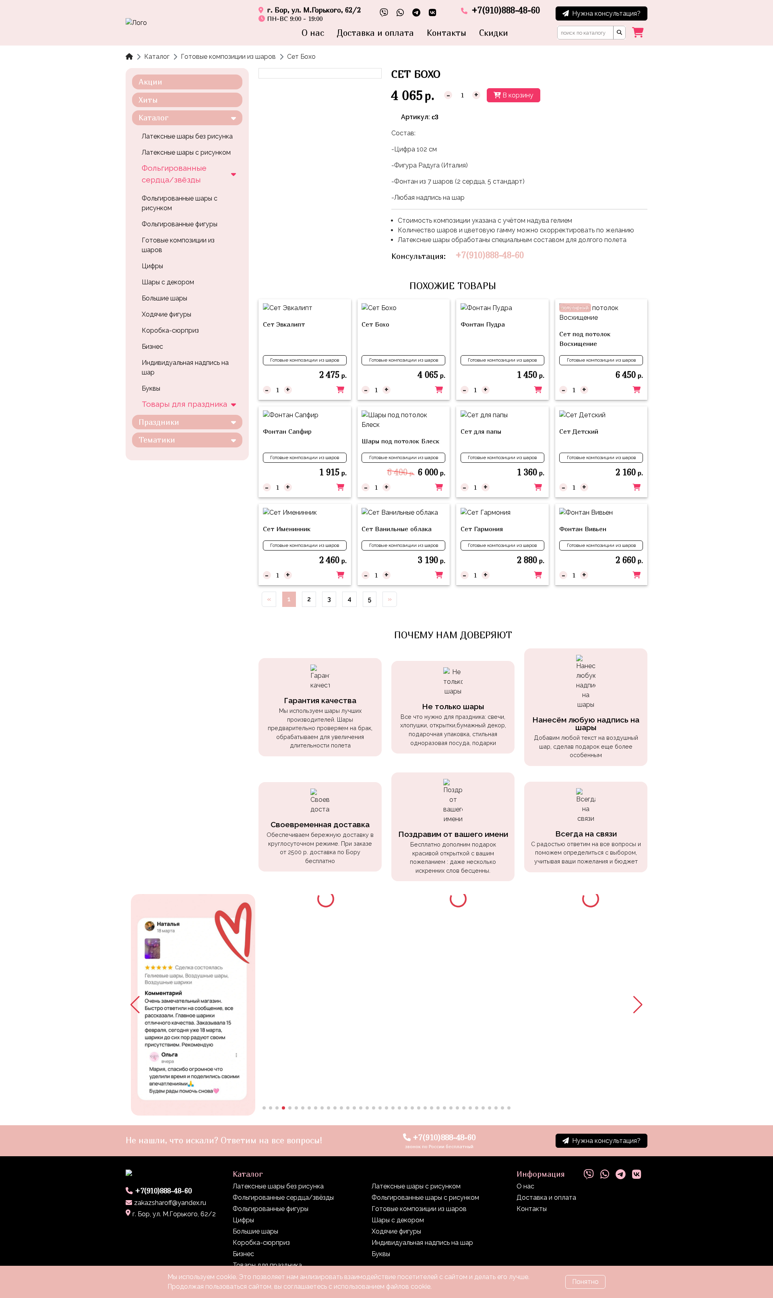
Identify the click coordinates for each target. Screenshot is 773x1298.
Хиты (148, 99)
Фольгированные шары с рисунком (179, 203)
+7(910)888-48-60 (489, 255)
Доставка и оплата (375, 33)
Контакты (446, 33)
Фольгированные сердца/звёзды (174, 174)
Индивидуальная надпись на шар (185, 367)
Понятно (585, 1282)
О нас (313, 33)
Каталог (156, 56)
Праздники (158, 421)
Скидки (493, 33)
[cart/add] (340, 389)
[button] (135, 1005)
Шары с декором (168, 282)
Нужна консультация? (606, 13)
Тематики (156, 439)
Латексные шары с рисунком (186, 152)
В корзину (517, 95)
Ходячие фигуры (166, 314)
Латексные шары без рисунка (187, 136)
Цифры (152, 266)
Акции (150, 81)
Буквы (151, 388)
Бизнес (152, 346)
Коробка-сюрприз (170, 330)
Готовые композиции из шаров (228, 56)
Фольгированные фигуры (179, 224)
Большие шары (164, 298)
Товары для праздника (184, 404)
